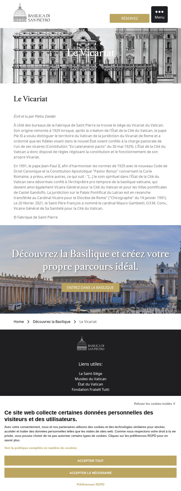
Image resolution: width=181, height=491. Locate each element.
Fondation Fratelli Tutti (90, 389)
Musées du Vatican (90, 378)
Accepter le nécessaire (91, 473)
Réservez (129, 18)
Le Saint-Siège (90, 373)
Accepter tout (90, 460)
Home (19, 321)
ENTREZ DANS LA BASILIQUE (90, 287)
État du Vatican (90, 384)
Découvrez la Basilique (51, 321)
